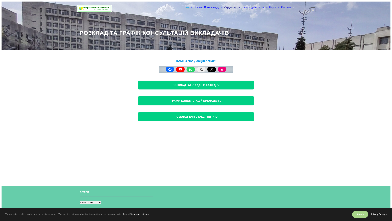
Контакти (286, 7)
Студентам (230, 7)
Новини (198, 7)
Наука (272, 7)
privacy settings (141, 214)
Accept (360, 214)
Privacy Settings (379, 214)
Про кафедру (211, 7)
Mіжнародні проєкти (252, 7)
